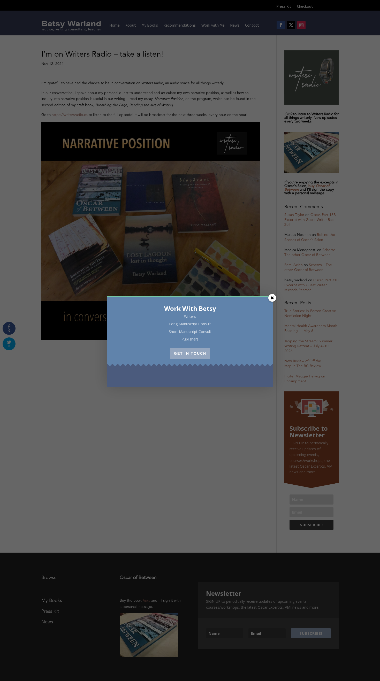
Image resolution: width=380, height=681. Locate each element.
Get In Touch (190, 353)
